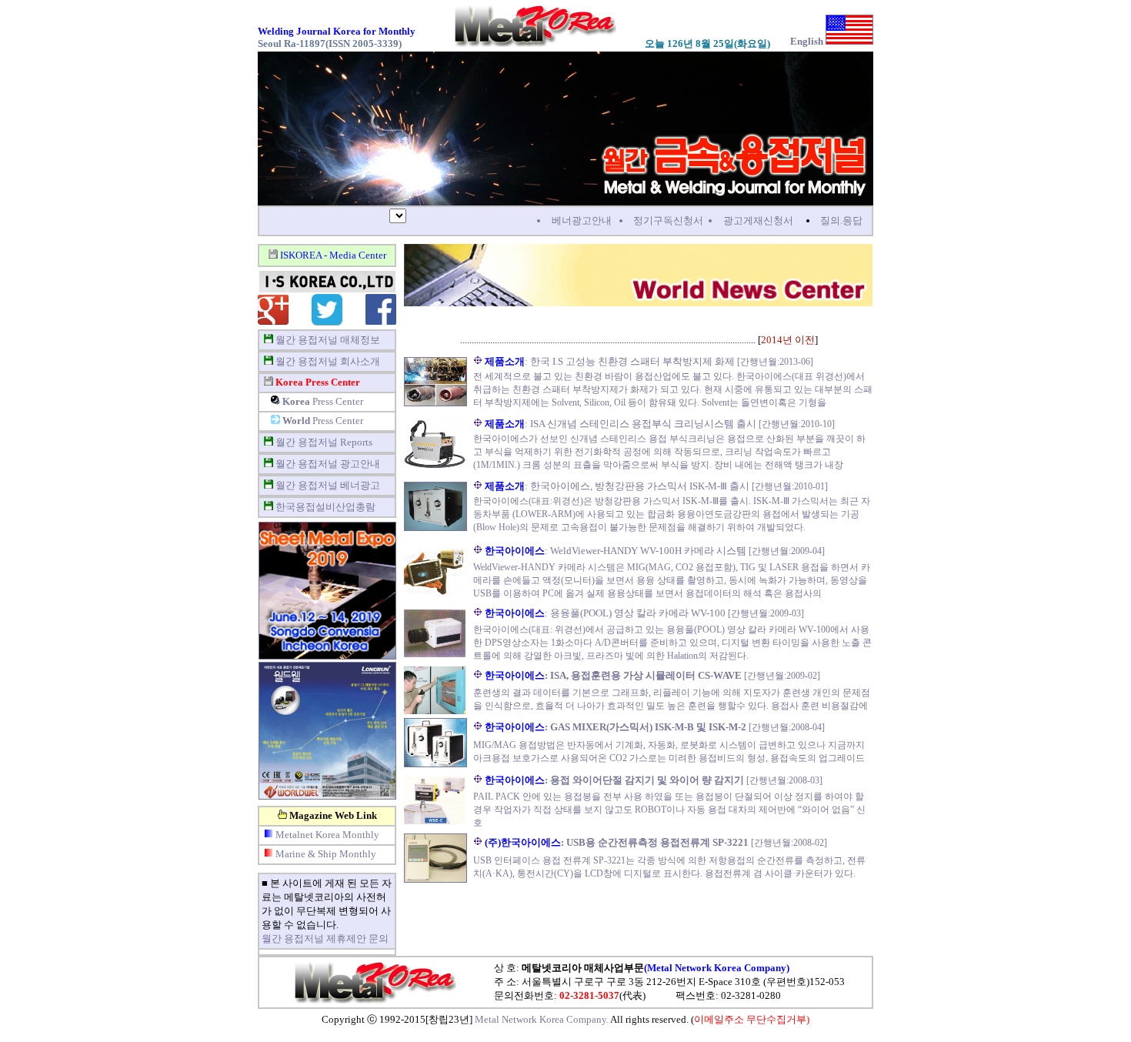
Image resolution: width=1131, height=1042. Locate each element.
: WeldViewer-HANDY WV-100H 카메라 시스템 (615, 550)
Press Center (322, 401)
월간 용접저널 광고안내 (327, 463)
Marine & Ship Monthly (325, 854)
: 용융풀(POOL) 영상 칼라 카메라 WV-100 (605, 613)
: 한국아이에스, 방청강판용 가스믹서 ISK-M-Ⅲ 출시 (618, 486)
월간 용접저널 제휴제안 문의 (325, 938)
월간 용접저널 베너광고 (327, 485)
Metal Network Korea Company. (542, 1019)
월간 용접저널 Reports (323, 442)
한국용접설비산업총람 (325, 507)
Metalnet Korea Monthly (327, 834)
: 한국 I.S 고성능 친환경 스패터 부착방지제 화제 (611, 361)
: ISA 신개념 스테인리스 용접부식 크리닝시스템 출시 (622, 423)
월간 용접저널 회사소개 (327, 361)
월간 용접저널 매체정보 (327, 340)
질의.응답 (841, 220)
